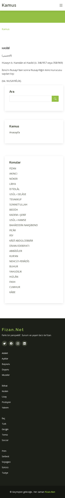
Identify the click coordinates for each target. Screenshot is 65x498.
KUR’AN (13, 256)
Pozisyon (6, 402)
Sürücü (5, 467)
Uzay (4, 396)
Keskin (5, 391)
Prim (4, 450)
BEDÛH (13, 209)
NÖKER (13, 178)
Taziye (5, 472)
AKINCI (13, 173)
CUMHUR (14, 287)
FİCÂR (12, 230)
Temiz (5, 434)
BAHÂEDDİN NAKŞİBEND (23, 225)
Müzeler (6, 375)
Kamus (9, 5)
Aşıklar (5, 358)
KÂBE (12, 292)
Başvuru (6, 364)
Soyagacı (6, 461)
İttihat (5, 385)
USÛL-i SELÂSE (17, 194)
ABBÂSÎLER (15, 251)
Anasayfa (14, 132)
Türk (4, 423)
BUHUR (13, 266)
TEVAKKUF (15, 199)
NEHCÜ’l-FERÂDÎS (19, 261)
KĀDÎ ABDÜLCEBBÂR (21, 240)
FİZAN (12, 168)
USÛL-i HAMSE (17, 220)
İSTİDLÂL (14, 189)
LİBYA (12, 184)
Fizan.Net (50, 491)
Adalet (5, 353)
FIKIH (12, 282)
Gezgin (5, 429)
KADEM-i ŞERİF (17, 215)
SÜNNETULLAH (18, 204)
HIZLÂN (13, 276)
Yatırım (5, 407)
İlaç (3, 418)
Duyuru (5, 369)
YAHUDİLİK (15, 271)
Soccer (5, 440)
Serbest (5, 456)
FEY (11, 235)
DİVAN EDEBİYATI (19, 245)
